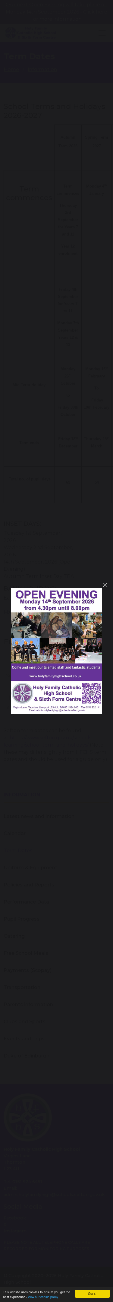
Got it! (92, 1293)
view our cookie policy (43, 1296)
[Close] (105, 585)
